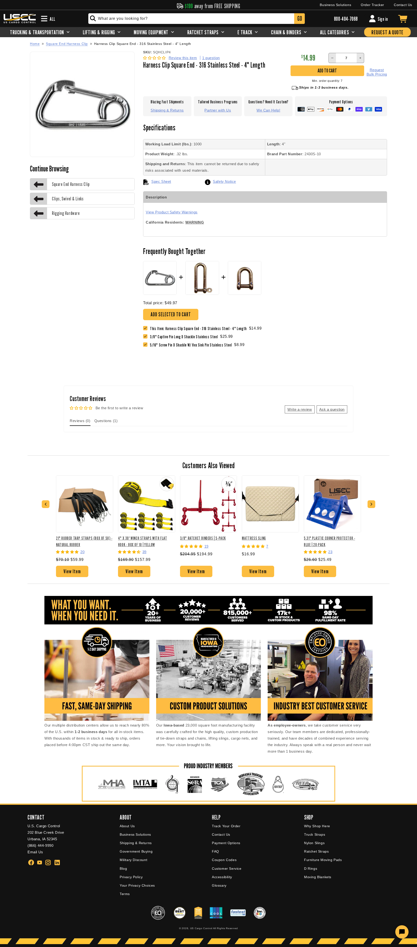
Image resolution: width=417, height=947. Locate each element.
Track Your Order (226, 826)
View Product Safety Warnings (172, 212)
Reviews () (80, 421)
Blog (123, 868)
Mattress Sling (254, 538)
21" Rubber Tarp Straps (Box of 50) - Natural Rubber (84, 541)
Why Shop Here (317, 826)
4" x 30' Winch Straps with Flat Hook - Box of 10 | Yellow (142, 541)
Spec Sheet (161, 181)
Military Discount (133, 860)
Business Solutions (335, 5)
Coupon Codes (224, 860)
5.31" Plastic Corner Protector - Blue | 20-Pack (329, 541)
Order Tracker (372, 5)
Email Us (35, 852)
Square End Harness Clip (67, 44)
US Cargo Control (201, 928)
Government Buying (136, 851)
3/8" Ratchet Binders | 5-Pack (203, 538)
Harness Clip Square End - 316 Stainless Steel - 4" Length (142, 44)
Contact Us (403, 5)
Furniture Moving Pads (323, 860)
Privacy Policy (131, 877)
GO (299, 18)
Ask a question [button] (332, 409)
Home (35, 44)
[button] (155, 58)
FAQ (215, 851)
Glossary (219, 885)
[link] (185, 336)
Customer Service (227, 868)
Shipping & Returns (167, 110)
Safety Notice (224, 181)
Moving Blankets (317, 877)
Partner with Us (217, 110)
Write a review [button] (299, 409)
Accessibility (222, 877)
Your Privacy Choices (137, 885)
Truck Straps (314, 834)
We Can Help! (268, 110)
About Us (127, 826)
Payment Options (226, 843)
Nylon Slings (314, 843)
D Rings (310, 868)
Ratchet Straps (316, 851)
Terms (125, 894)
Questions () (106, 421)
